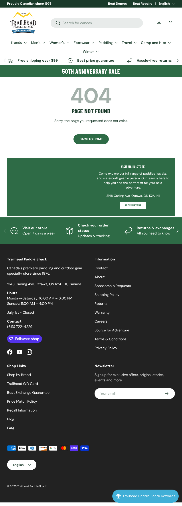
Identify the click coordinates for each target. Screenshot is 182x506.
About (100, 277)
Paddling (106, 42)
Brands (16, 42)
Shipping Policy (107, 294)
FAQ (10, 428)
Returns (101, 303)
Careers (101, 321)
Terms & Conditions (111, 339)
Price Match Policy (22, 401)
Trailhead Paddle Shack (32, 486)
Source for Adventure (112, 330)
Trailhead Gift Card (22, 383)
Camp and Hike (153, 42)
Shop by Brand (19, 374)
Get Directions (133, 205)
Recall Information (22, 410)
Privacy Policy (106, 348)
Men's (35, 42)
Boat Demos (117, 4)
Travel (127, 42)
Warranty (102, 312)
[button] (170, 23)
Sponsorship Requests (113, 286)
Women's (57, 42)
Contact (101, 268)
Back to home (91, 139)
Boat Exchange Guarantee (28, 392)
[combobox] (97, 23)
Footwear (81, 42)
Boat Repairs (142, 4)
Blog (10, 419)
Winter (88, 51)
